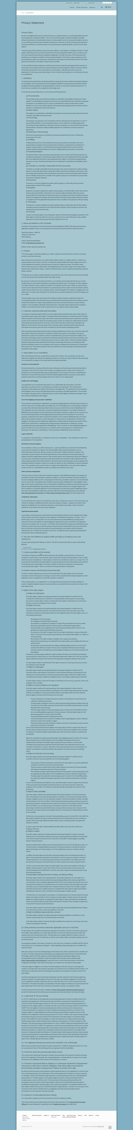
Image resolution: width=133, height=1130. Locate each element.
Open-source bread (71, 1115)
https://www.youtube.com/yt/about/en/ (34, 960)
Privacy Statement (93, 1126)
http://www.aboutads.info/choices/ (32, 493)
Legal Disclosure (85, 1126)
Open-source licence (55, 1115)
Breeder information (82, 7)
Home (22, 12)
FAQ (85, 1115)
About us (80, 1115)
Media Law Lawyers (60, 1104)
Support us (92, 7)
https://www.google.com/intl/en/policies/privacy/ (68, 990)
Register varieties (26, 1118)
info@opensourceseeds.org (35, 243)
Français (93, 2)
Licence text (53, 1117)
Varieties (72, 7)
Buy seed (24, 1120)
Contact (97, 1115)
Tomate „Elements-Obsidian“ (69, 1117)
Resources (91, 1115)
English (78, 2)
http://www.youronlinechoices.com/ (58, 493)
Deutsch (70, 2)
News (63, 1115)
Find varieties (25, 1117)
